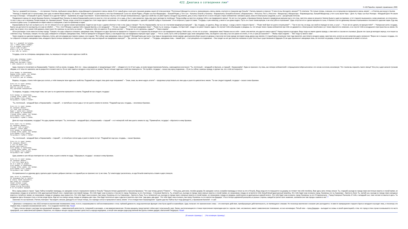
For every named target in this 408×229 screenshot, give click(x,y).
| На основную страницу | (215, 215)
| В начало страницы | (193, 215)
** (328, 197)
